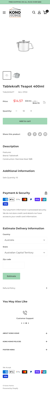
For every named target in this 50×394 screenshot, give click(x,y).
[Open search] (33, 12)
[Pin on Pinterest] (35, 134)
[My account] (39, 12)
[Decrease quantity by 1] (16, 111)
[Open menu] (4, 12)
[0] (45, 12)
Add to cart (25, 121)
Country (6, 234)
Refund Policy (9, 288)
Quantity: (7, 111)
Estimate (11, 276)
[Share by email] (45, 134)
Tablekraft (8, 92)
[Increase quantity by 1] (31, 111)
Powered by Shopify (10, 388)
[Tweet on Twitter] (40, 134)
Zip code (7, 259)
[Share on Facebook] (29, 134)
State (5, 247)
